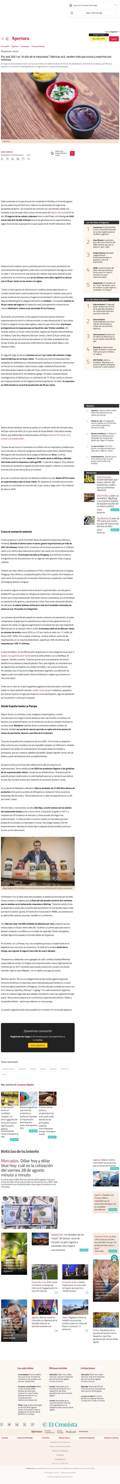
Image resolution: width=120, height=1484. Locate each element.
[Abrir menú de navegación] (2, 39)
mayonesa (22, 1069)
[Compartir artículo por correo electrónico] (23, 159)
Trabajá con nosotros (111, 1438)
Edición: (111, 32)
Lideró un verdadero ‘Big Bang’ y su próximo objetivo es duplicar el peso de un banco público (104, 363)
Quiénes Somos (64, 1438)
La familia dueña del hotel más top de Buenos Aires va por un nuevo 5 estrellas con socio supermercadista (103, 272)
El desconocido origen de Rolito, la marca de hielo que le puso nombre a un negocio (104, 350)
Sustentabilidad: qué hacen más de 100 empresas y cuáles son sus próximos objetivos (104, 324)
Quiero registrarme (38, 1045)
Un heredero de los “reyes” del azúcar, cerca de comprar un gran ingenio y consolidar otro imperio (105, 286)
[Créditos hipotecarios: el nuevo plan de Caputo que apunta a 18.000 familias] (75, 1272)
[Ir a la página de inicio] (7, 39)
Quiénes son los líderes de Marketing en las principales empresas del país (104, 337)
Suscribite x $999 (98, 39)
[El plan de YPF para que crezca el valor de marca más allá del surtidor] (89, 520)
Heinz (4, 1074)
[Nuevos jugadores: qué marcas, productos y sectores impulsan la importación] (29, 1099)
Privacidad (60, 1455)
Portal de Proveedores (87, 1438)
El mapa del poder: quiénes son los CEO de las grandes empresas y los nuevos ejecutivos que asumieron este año (104, 309)
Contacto (5, 1438)
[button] (114, 1258)
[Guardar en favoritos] (72, 153)
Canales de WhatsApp (25, 1438)
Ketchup (43, 1069)
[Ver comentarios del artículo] (28, 159)
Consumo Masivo (38, 46)
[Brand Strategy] (60, 1432)
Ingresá (114, 39)
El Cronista (5, 46)
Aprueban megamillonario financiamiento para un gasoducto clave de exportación (103, 257)
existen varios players (42, 690)
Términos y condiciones (60, 1450)
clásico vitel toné (58, 212)
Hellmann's (65, 1069)
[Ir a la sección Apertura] (20, 39)
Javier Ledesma (7, 151)
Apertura (15, 46)
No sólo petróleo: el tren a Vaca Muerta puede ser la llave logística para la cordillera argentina (104, 230)
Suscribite (45, 1438)
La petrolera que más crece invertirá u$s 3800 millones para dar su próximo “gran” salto (104, 243)
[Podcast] (71, 1432)
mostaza (33, 1069)
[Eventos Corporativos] (50, 1432)
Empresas (25, 46)
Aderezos (53, 1069)
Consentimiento (60, 1459)
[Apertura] (36, 1432)
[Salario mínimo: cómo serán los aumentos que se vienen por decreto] (106, 1178)
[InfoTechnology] (83, 1432)
